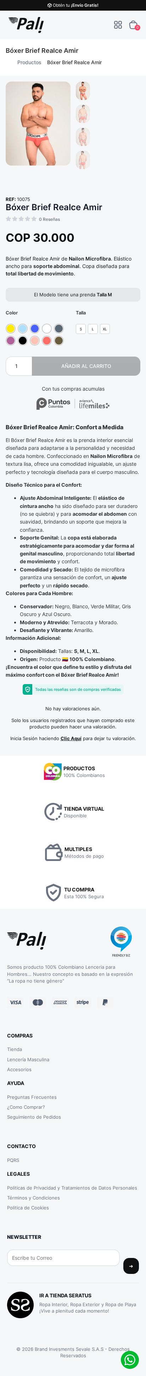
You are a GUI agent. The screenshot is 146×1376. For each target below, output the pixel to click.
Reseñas (49, 219)
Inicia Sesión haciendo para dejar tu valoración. (73, 738)
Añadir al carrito (86, 366)
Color (12, 313)
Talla (81, 313)
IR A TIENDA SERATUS (65, 1295)
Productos (29, 62)
